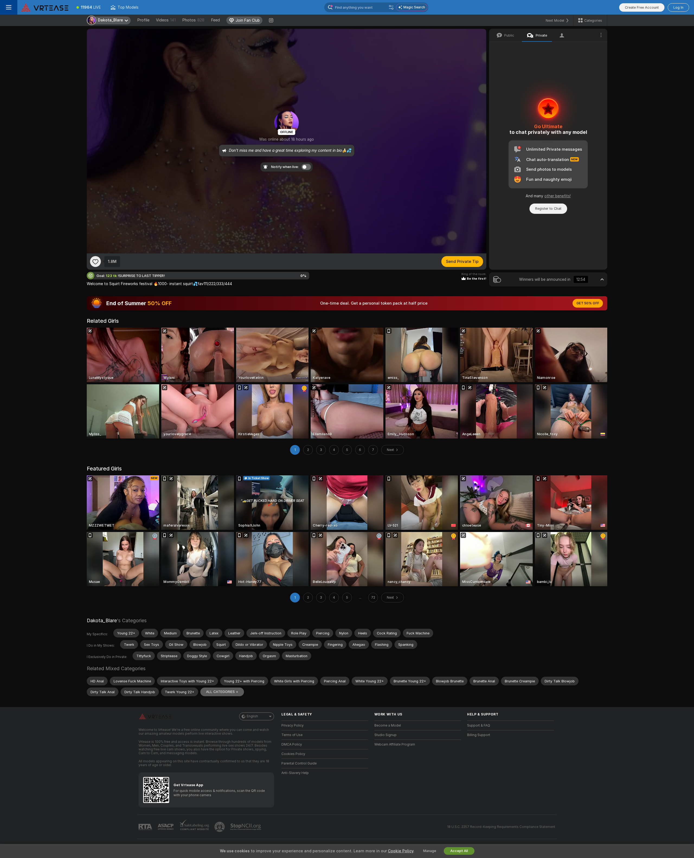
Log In (678, 7)
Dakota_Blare (102, 620)
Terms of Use (292, 735)
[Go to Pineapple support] (220, 827)
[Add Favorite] (95, 261)
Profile (143, 20)
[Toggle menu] (8, 7)
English (252, 716)
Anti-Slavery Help (295, 773)
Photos (193, 20)
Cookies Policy (293, 754)
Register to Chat (548, 209)
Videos (166, 20)
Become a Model (387, 725)
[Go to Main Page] (44, 7)
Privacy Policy (292, 725)
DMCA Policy (291, 744)
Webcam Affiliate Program (394, 744)
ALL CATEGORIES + (222, 692)
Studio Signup (385, 735)
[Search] (391, 7)
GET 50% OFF (587, 303)
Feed (215, 20)
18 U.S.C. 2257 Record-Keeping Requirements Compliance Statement (501, 827)
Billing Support (478, 735)
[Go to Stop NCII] (246, 827)
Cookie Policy (400, 851)
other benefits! (557, 196)
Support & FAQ (478, 725)
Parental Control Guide (299, 763)
